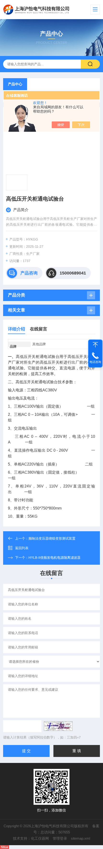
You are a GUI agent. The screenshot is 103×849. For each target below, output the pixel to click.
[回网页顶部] (95, 345)
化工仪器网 (40, 838)
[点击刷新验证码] (58, 726)
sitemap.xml (80, 838)
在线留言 (38, 329)
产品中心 (15, 84)
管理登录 (60, 838)
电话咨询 (95, 362)
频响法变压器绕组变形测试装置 (52, 538)
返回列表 (22, 548)
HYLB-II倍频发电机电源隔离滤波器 (54, 557)
